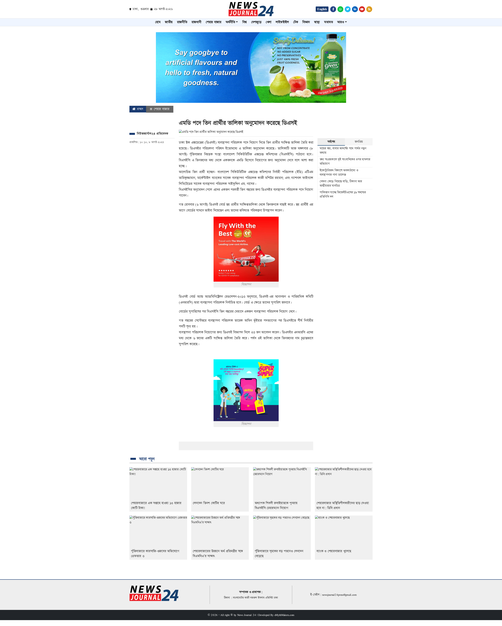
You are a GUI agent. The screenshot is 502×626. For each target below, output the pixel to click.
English (322, 9)
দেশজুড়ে (256, 22)
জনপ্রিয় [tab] (359, 142)
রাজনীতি (182, 22)
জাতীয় (169, 22)
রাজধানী (196, 22)
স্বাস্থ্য (317, 22)
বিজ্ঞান (306, 22)
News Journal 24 (246, 615)
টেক (295, 22)
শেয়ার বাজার (213, 22)
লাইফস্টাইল (282, 22)
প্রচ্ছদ (139, 109)
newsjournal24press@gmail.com (339, 594)
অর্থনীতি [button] (230, 22)
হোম (157, 22)
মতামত (328, 22)
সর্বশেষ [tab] (331, 142)
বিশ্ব (244, 22)
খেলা (268, 22)
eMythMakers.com (285, 615)
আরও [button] (340, 22)
